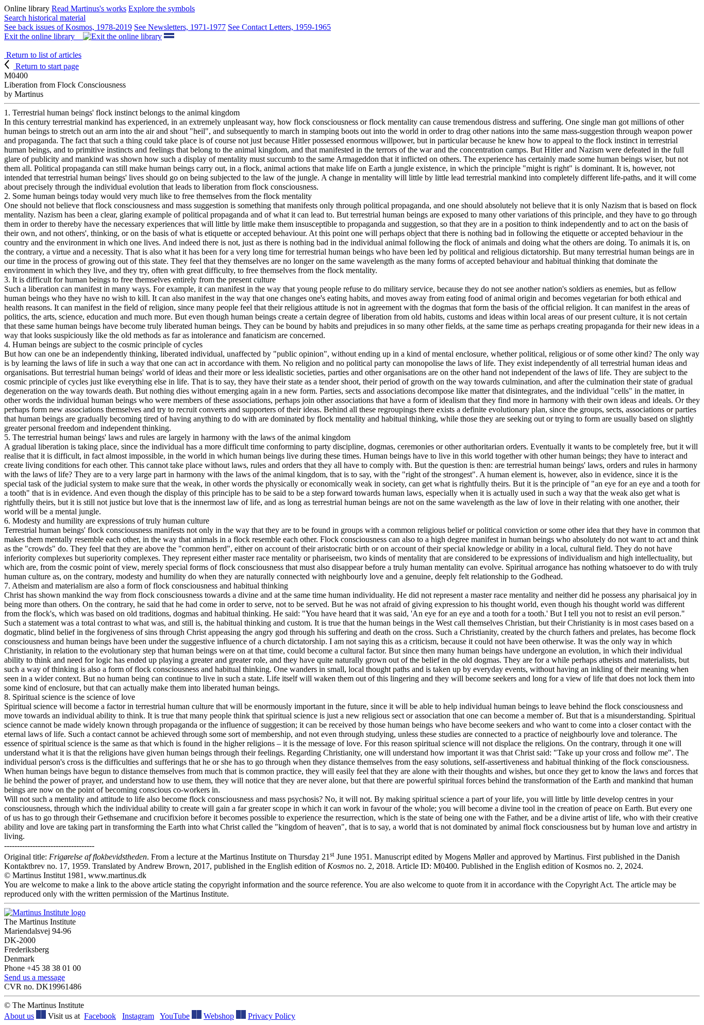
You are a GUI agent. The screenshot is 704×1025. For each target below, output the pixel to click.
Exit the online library (43, 36)
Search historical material (45, 17)
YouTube (175, 1016)
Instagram (138, 1016)
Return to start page (46, 66)
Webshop (219, 1016)
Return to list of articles (42, 55)
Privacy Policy (271, 1016)
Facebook (100, 1016)
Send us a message (34, 977)
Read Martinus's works (89, 8)
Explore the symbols (161, 8)
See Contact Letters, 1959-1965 (279, 27)
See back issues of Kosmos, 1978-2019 (68, 27)
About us (19, 1016)
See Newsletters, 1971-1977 (180, 27)
